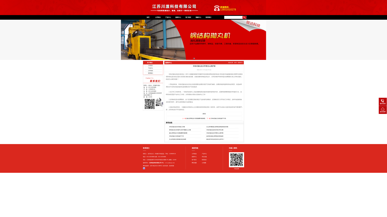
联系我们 (208, 17)
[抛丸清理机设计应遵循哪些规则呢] (195, 118)
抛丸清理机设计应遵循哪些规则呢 (178, 133)
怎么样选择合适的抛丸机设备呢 (177, 139)
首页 (148, 17)
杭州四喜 (171, 165)
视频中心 (198, 17)
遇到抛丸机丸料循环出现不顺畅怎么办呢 (180, 130)
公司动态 (150, 70)
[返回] (204, 113)
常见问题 (204, 156)
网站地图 (194, 162)
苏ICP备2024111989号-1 (156, 165)
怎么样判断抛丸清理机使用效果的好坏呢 (217, 126)
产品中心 (168, 17)
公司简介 (158, 17)
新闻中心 (178, 17)
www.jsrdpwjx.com (170, 162)
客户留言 (188, 17)
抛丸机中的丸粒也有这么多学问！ (215, 139)
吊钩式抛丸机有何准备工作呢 (177, 126)
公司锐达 (194, 153)
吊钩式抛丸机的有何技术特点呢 (214, 130)
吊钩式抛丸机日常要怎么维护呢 (214, 133)
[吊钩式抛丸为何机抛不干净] (218, 118)
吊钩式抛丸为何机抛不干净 (176, 136)
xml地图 (204, 162)
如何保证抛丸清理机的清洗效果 (214, 136)
